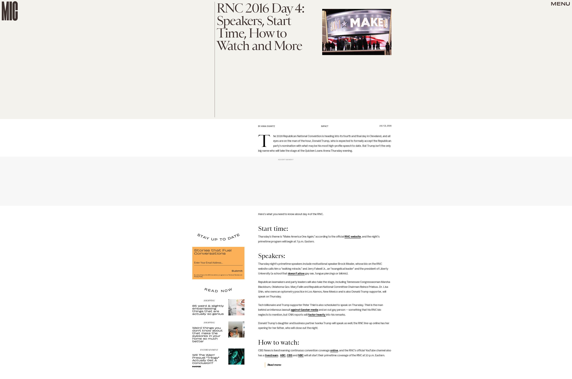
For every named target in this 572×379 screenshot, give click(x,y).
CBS (289, 355)
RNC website (353, 236)
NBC (301, 355)
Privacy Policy (198, 276)
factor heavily (317, 314)
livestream (271, 355)
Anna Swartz (268, 126)
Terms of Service (234, 275)
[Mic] (10, 11)
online (334, 350)
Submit (237, 270)
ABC (283, 355)
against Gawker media (304, 309)
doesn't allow (296, 273)
